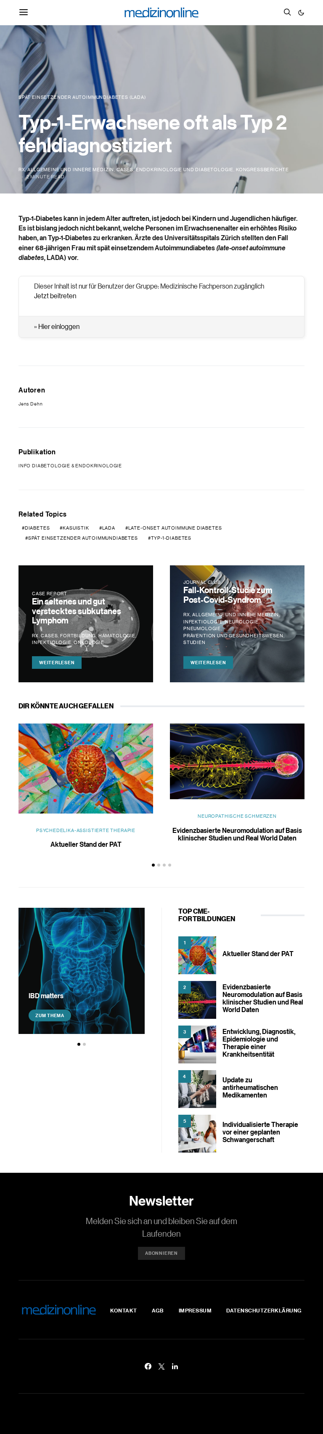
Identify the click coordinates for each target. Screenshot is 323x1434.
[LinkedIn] (175, 1366)
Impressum (195, 1310)
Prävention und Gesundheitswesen (233, 635)
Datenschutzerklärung (264, 1310)
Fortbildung (78, 635)
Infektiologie (51, 642)
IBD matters (46, 995)
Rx (22, 169)
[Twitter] (161, 1366)
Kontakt (123, 1310)
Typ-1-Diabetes (171, 538)
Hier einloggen (58, 326)
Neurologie (241, 621)
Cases (124, 169)
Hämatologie (116, 635)
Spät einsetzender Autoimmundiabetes (83, 538)
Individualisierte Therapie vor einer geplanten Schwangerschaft (260, 1132)
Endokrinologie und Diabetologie (185, 169)
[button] (301, 12)
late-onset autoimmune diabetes (175, 527)
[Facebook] (148, 1366)
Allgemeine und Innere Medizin (70, 169)
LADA (108, 527)
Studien (194, 642)
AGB (158, 1310)
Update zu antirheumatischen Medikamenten (250, 1087)
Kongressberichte (262, 169)
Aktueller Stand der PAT (86, 844)
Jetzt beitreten (55, 296)
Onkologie (89, 642)
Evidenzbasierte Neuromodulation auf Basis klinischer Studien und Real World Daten (237, 834)
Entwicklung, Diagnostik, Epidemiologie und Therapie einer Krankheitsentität (258, 1043)
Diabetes (37, 527)
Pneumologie (202, 628)
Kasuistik (76, 527)
